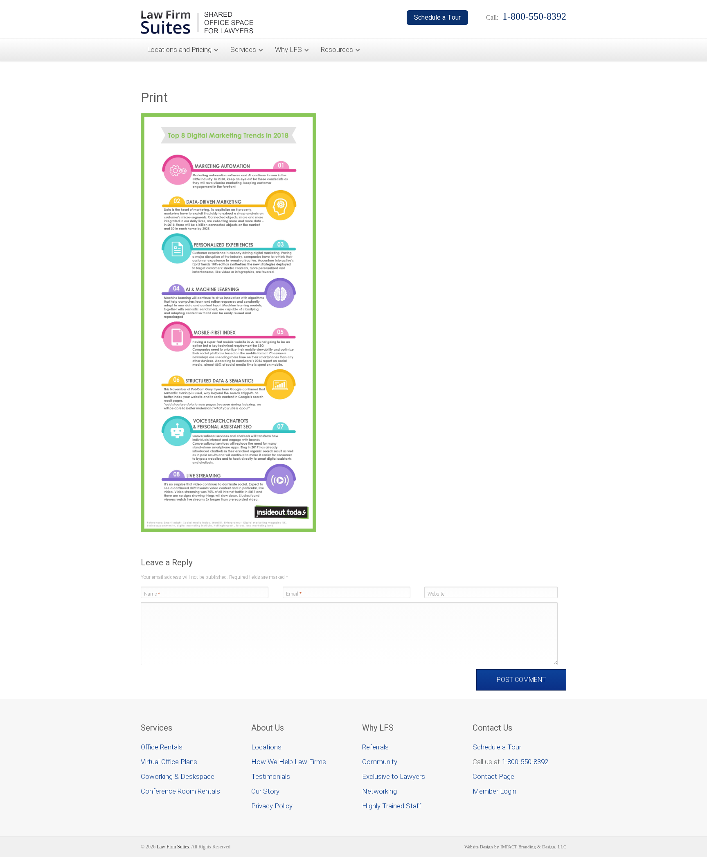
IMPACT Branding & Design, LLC (533, 846)
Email (294, 594)
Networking (379, 791)
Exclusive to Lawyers (393, 776)
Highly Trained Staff (391, 806)
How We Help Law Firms (288, 762)
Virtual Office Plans (169, 762)
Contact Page (493, 776)
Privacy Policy (272, 806)
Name (152, 594)
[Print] (228, 530)
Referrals (375, 747)
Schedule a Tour (497, 747)
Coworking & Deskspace (177, 776)
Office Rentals (161, 747)
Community (379, 762)
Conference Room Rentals (180, 791)
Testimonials (270, 776)
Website (436, 594)
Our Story (265, 791)
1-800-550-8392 (525, 762)
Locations (266, 747)
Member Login (494, 791)
